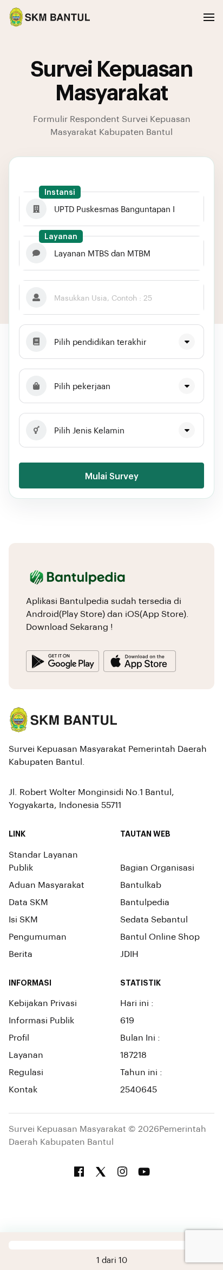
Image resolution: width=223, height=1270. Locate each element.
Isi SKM (23, 919)
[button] (209, 17)
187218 (133, 1054)
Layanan (60, 236)
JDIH (129, 953)
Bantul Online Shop (160, 936)
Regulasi (26, 1072)
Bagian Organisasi (157, 867)
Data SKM (28, 902)
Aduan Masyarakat (46, 884)
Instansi (59, 191)
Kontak (23, 1089)
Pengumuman (38, 936)
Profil (19, 1037)
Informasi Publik (41, 1020)
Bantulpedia (144, 902)
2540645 (138, 1089)
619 (127, 1020)
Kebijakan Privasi (43, 1002)
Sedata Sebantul (154, 919)
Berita (20, 953)
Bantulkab (140, 884)
